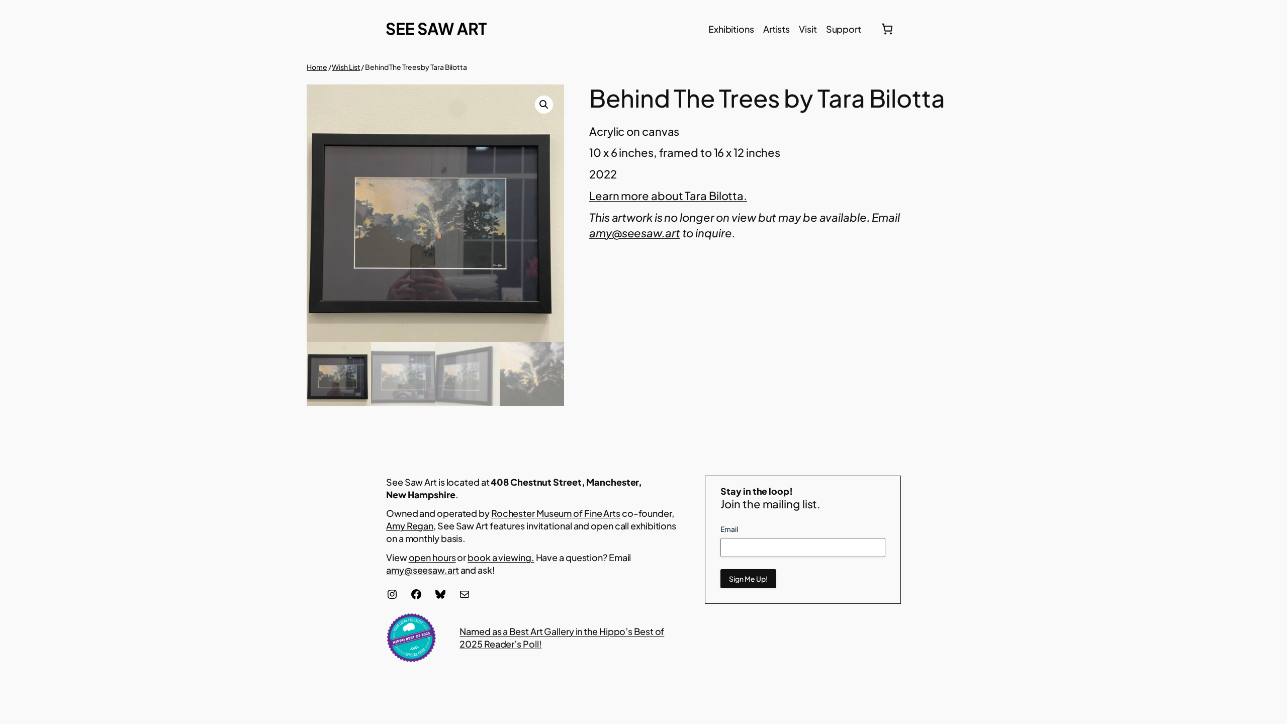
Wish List (346, 66)
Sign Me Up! (748, 578)
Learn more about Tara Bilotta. (668, 196)
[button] (544, 105)
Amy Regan (409, 525)
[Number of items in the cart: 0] (887, 29)
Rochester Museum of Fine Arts (555, 513)
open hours (432, 557)
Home (317, 66)
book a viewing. (501, 557)
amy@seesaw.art (422, 570)
